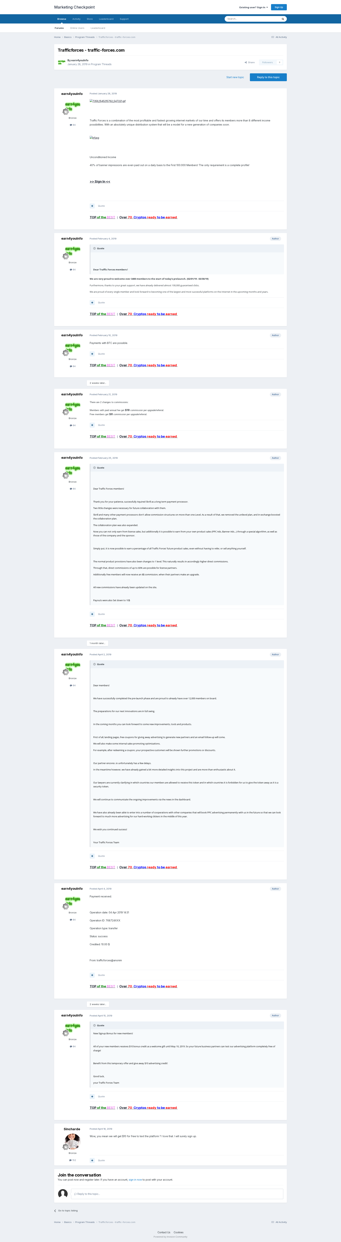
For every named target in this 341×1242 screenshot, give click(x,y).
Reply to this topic (268, 77)
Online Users (77, 28)
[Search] (283, 19)
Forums (59, 28)
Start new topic (235, 77)
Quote (101, 205)
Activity (76, 18)
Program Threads (101, 64)
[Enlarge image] (94, 137)
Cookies (178, 1232)
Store (90, 18)
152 (74, 1160)
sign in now (135, 1179)
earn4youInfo (79, 60)
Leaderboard (98, 28)
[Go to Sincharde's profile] (73, 1142)
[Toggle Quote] (94, 248)
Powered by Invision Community (170, 1236)
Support (124, 18)
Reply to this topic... (88, 1193)
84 (74, 124)
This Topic (268, 18)
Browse (61, 18)
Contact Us (164, 1232)
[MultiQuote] (92, 205)
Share (251, 62)
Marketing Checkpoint (74, 7)
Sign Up (279, 7)
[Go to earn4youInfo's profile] (62, 62)
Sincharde (72, 1129)
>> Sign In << (100, 181)
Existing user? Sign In (252, 7)
